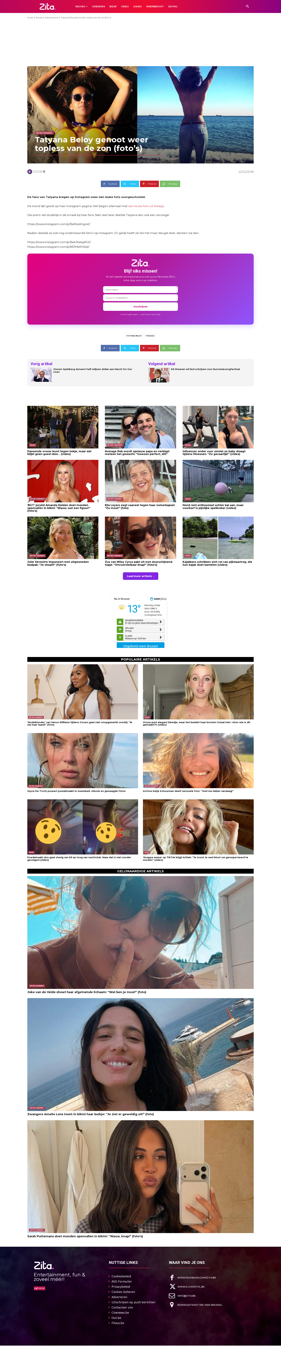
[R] (30, 171)
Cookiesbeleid (121, 1276)
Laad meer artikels (139, 576)
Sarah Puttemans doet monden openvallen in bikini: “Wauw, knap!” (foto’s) (85, 1236)
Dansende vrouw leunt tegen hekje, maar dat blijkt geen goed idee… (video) (59, 453)
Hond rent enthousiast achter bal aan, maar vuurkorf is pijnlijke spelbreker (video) (213, 507)
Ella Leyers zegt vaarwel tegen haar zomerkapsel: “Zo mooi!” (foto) (140, 507)
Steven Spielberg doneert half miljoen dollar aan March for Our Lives (92, 370)
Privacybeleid (121, 1287)
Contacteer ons (122, 1307)
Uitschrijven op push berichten (133, 1302)
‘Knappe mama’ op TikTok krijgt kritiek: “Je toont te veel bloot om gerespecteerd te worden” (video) (195, 858)
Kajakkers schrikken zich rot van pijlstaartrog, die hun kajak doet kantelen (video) (217, 563)
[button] (247, 6)
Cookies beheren (123, 1292)
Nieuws (39, 17)
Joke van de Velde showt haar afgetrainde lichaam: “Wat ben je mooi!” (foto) (86, 992)
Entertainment (51, 17)
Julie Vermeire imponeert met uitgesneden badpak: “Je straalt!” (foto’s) (58, 563)
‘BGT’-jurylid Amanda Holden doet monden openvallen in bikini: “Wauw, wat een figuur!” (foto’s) (58, 508)
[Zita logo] (47, 6)
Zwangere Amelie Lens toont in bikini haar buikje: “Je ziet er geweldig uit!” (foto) (90, 1114)
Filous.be (118, 1323)
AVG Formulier (122, 1281)
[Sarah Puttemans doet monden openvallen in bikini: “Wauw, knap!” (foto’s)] (140, 1176)
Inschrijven (141, 306)
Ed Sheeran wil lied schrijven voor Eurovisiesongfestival (205, 369)
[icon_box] (192, 1277)
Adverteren (119, 1297)
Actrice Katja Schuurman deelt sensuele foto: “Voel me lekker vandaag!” (188, 791)
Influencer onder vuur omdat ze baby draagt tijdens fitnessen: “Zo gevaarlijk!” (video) (214, 453)
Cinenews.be (120, 1312)
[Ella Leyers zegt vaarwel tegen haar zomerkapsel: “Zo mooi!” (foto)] (140, 481)
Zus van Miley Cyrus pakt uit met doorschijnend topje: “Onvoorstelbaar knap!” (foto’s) (138, 563)
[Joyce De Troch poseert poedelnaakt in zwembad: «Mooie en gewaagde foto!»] (82, 760)
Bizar (188, 445)
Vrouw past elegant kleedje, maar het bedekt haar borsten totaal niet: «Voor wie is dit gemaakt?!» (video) (196, 723)
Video (32, 445)
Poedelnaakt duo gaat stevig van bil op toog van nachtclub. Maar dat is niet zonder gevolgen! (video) (79, 858)
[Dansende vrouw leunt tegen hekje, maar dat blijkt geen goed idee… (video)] (62, 427)
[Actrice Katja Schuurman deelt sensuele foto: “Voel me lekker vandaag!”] (198, 760)
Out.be (116, 1318)
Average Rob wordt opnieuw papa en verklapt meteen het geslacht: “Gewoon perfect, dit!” (137, 453)
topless (149, 336)
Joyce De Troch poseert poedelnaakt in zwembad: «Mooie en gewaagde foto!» (76, 791)
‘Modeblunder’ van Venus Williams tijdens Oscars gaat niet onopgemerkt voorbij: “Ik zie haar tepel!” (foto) (79, 723)
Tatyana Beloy (134, 336)
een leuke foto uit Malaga (146, 206)
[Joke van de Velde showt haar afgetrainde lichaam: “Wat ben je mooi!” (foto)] (140, 932)
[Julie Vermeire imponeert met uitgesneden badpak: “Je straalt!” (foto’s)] (62, 538)
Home (30, 17)
